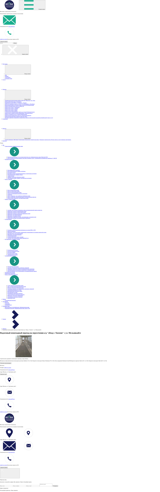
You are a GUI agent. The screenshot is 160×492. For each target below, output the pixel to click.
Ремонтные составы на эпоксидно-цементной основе (19, 213)
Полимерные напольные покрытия (15, 293)
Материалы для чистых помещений (15, 295)
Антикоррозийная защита (10, 255)
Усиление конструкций (10, 272)
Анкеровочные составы (13, 254)
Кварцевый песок (11, 298)
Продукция (5, 64)
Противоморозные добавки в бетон (15, 174)
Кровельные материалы (10, 273)
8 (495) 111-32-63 (3, 39)
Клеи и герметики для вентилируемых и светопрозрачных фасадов (22, 197)
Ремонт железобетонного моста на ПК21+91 (14, 106)
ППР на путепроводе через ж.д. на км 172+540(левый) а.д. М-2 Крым (20, 104)
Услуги (4, 79)
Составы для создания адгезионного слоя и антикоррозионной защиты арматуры (25, 210)
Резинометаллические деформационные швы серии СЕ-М (17, 308)
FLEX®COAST (8, 304)
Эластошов (7, 303)
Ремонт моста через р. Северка (11, 108)
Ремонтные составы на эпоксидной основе (17, 212)
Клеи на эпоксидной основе (14, 191)
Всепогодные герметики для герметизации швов (18, 198)
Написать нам (3, 374)
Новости (4, 128)
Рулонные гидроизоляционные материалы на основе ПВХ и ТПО (22, 230)
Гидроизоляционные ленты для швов (15, 237)
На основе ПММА (11, 252)
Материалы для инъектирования (14, 234)
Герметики (10, 194)
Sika (6, 75)
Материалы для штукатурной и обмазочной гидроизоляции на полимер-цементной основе (27, 232)
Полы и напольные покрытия (11, 274)
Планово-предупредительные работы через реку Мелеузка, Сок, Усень (20, 100)
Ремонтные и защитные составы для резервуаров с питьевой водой (22, 217)
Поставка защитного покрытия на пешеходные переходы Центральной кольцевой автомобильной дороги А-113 (29, 117)
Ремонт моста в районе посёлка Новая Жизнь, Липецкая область (19, 113)
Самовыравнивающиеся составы (15, 290)
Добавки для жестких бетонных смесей (16, 177)
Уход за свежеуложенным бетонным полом (17, 286)
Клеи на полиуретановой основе (14, 192)
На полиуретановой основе (13, 251)
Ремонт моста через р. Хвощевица (12, 107)
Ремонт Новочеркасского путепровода (13, 101)
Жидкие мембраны (12, 231)
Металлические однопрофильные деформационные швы (17, 307)
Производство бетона (9, 159)
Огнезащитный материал (10, 300)
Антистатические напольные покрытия (16, 294)
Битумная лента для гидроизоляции (15, 233)
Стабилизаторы (11, 175)
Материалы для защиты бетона (14, 215)
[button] (55, 486)
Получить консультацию (5, 363)
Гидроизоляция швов (12, 235)
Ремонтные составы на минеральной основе (17, 211)
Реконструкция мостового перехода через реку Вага (16, 116)
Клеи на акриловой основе (13, 190)
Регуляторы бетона (12, 172)
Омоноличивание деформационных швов (14, 146)
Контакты (4, 140)
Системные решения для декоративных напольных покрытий (21, 288)
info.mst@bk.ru (11, 26)
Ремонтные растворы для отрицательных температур (19, 218)
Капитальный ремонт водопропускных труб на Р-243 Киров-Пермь (19, 105)
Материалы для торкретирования (15, 214)
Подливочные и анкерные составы (12, 239)
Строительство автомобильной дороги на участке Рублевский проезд (20, 112)
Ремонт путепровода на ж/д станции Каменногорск (16, 114)
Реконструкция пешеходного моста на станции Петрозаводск (18, 115)
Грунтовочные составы (12, 292)
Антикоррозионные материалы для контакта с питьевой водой (21, 270)
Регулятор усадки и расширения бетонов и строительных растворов (22, 173)
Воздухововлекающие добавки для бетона (16, 171)
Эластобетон (7, 77)
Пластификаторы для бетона (14, 170)
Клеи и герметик (8, 179)
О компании (5, 118)
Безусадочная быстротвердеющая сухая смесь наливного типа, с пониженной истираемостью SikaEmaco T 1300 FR (32, 158)
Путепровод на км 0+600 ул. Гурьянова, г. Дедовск (16, 102)
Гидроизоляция (8, 219)
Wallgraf (6, 76)
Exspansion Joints (8, 78)
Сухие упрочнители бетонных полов (15, 285)
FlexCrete (7, 302)
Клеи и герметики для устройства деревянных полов (19, 195)
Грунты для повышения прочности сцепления (17, 193)
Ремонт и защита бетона (10, 199)
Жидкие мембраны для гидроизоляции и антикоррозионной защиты (22, 271)
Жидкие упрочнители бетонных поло (16, 287)
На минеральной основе (13, 250)
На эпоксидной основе (12, 253)
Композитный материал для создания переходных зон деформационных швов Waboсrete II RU (28, 157)
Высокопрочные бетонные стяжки (15, 291)
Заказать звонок (3, 41)
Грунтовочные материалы (13, 266)
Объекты (4, 89)
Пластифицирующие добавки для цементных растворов (20, 178)
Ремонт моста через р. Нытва (11, 109)
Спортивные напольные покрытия (15, 296)
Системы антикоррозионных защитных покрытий (18, 267)
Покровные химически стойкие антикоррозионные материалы (21, 268)
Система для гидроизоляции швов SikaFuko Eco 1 (18, 238)
